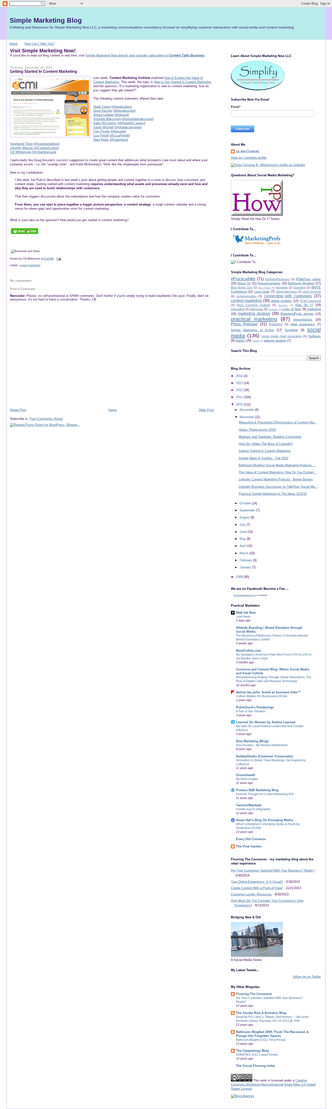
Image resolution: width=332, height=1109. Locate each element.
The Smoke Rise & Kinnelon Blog (261, 1013)
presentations (302, 319)
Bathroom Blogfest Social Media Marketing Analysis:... (277, 465)
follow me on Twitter (307, 976)
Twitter (255, 340)
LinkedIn (273, 309)
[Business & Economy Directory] (242, 1096)
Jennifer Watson (22, 148)
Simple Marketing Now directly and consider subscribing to (145, 55)
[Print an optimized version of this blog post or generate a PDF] (24, 234)
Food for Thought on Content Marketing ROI (265, 794)
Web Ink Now (246, 612)
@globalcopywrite (127, 127)
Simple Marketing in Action (252, 330)
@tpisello (118, 131)
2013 (240, 383)
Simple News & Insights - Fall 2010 (263, 458)
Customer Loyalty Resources (251, 894)
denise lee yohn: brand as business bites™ (268, 692)
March (244, 553)
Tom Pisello (101, 131)
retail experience (302, 324)
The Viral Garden (249, 846)
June (243, 532)
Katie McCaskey (105, 123)
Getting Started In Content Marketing (43, 71)
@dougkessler (124, 111)
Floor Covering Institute (253, 305)
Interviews (256, 309)
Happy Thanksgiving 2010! (257, 430)
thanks (240, 340)
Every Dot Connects (251, 839)
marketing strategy (254, 313)
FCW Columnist (310, 300)
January (246, 567)
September (248, 510)
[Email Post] (58, 258)
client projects (311, 291)
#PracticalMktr (243, 279)
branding (300, 287)
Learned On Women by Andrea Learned (265, 722)
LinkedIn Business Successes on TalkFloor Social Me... (278, 487)
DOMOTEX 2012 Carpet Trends (257, 1054)
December (247, 410)
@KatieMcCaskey (131, 123)
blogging (282, 287)
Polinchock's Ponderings (255, 707)
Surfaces (314, 336)
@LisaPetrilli (120, 135)
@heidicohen (121, 107)
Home (13, 44)
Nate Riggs (101, 139)
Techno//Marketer (249, 805)
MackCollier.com (248, 650)
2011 (240, 397)
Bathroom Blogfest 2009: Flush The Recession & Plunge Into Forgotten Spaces (272, 1034)
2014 (240, 376)
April (243, 546)
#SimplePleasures (277, 279)
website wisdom (275, 340)
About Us (243, 283)
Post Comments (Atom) (46, 419)
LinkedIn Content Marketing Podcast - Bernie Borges (276, 479)
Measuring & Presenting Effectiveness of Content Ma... (278, 422)
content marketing (29, 265)
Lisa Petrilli (101, 135)
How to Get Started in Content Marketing (182, 82)
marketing (314, 309)
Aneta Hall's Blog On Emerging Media (264, 820)
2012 (240, 390)
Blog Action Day (242, 287)
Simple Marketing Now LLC (244, 595)
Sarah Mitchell (103, 127)
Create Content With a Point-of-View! (257, 888)
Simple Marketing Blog (46, 20)
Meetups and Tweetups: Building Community (270, 437)
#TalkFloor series (308, 279)
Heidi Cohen (101, 107)
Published (275, 324)
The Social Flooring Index (255, 1066)
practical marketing (254, 319)
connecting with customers (288, 296)
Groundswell (245, 775)
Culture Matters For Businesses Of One (261, 696)
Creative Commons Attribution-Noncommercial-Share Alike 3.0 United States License (273, 1084)
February (246, 560)
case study (262, 291)
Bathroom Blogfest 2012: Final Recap (260, 1040)
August (245, 517)
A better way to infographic (253, 809)
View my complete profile (248, 158)
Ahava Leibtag (103, 115)
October (246, 503)
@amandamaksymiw (137, 119)
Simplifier (291, 330)
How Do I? (304, 305)
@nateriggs (119, 139)
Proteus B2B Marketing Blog (257, 790)
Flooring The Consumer (254, 994)
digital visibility (281, 301)
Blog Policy (264, 287)
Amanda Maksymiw (107, 119)
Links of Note (291, 309)
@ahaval (121, 115)
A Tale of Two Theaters (251, 711)
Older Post (206, 410)
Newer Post (18, 410)
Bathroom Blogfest (301, 283)
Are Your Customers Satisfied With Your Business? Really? (273, 870)
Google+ (283, 305)
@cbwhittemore (44, 152)
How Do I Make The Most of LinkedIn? (266, 444)
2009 (240, 577)
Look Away (243, 616)
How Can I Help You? (39, 44)
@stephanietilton (46, 144)
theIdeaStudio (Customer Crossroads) (264, 756)
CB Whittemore (20, 152)
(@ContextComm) (46, 148)
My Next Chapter (247, 779)
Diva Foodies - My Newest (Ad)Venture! (262, 745)
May (243, 539)
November (247, 417)
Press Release (244, 324)
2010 (240, 404)
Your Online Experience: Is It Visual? (257, 881)
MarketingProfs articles (297, 314)
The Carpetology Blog (252, 1051)
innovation (238, 309)
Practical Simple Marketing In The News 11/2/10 (272, 494)
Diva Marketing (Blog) (252, 741)
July (243, 524)
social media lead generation (282, 336)
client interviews (286, 291)
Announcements (269, 283)
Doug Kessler (102, 111)
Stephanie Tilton (21, 144)
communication (246, 296)
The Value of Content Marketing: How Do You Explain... (278, 472)
